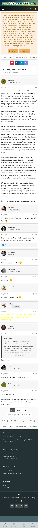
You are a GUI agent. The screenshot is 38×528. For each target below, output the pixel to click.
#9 (36, 374)
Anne (9, 367)
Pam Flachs (11, 269)
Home (17, 501)
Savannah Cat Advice (9, 456)
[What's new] (35, 9)
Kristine (10, 326)
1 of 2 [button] (12, 410)
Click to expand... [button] (19, 355)
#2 (36, 215)
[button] (2, 8)
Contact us (5, 498)
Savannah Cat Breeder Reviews (12, 473)
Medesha (7, 72)
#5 (36, 276)
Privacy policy (26, 498)
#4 (36, 259)
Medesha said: (8, 338)
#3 (36, 234)
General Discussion (8, 454)
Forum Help (6, 488)
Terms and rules (15, 498)
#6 (36, 294)
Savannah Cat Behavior (10, 459)
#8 (36, 333)
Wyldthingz (11, 227)
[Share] (33, 87)
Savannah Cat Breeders (10, 471)
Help (33, 498)
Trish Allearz (12, 252)
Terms (4, 485)
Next (18, 410)
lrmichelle (11, 287)
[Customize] (31, 9)
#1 (36, 87)
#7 (36, 311)
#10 (35, 391)
